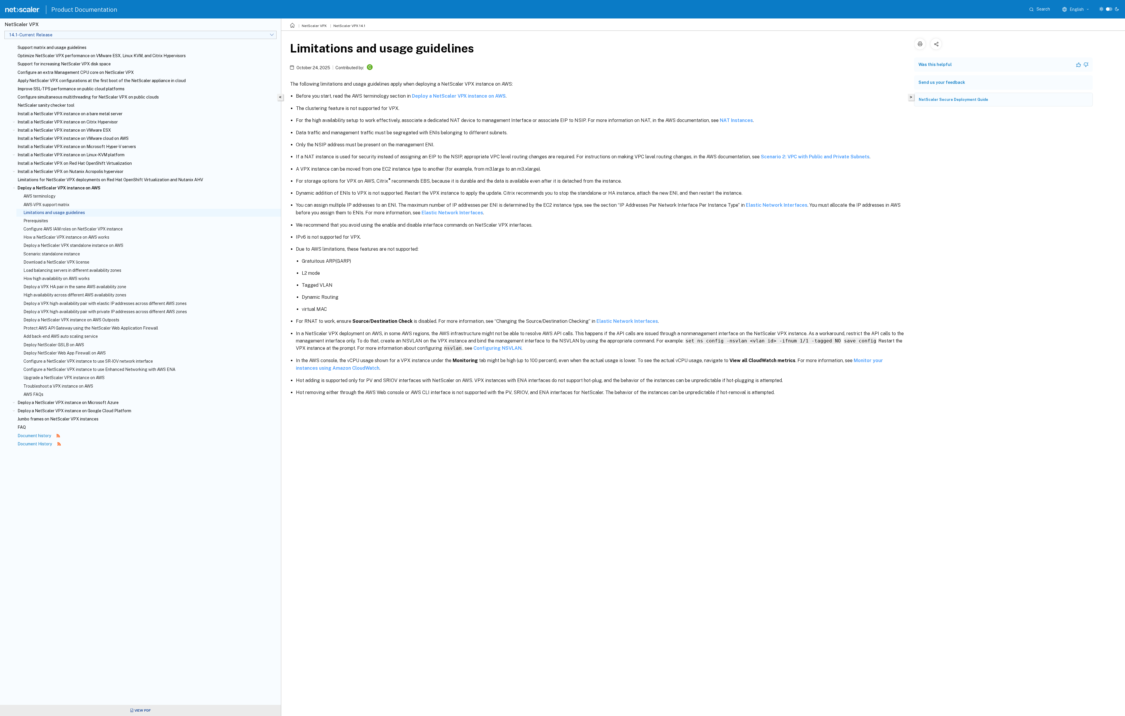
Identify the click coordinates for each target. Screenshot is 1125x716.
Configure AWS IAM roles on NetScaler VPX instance (73, 229)
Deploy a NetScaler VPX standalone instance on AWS (73, 245)
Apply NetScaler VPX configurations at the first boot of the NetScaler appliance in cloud (102, 80)
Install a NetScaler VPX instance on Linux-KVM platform (71, 154)
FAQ (22, 427)
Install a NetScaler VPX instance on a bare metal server (70, 113)
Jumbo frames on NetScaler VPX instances (58, 419)
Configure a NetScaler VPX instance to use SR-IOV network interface (88, 361)
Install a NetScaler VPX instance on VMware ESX (64, 130)
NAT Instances (736, 120)
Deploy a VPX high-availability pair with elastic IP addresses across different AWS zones (105, 303)
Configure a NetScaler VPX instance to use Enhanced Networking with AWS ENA (99, 369)
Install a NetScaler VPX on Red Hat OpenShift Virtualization (75, 163)
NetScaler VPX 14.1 (349, 26)
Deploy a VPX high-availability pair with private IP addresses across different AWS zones (105, 311)
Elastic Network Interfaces (776, 205)
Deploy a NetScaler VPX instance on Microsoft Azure (68, 402)
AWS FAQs (33, 394)
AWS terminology (39, 196)
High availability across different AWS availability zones (74, 295)
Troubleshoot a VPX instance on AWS (58, 386)
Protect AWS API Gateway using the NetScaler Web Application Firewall (90, 328)
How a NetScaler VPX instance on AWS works (66, 237)
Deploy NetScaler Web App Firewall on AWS (64, 353)
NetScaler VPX (314, 26)
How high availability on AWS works (56, 278)
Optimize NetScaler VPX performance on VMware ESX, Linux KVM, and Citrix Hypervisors (102, 55)
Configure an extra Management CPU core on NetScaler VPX (76, 72)
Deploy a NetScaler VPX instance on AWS (59, 188)
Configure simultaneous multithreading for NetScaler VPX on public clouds (88, 97)
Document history (35, 435)
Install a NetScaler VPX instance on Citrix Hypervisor (68, 122)
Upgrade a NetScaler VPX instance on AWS (64, 377)
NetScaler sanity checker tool (46, 105)
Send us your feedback (941, 82)
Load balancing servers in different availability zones (72, 270)
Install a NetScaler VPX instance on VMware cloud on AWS (73, 138)
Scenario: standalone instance (51, 254)
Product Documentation (84, 9)
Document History (35, 444)
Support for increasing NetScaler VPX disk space (64, 64)
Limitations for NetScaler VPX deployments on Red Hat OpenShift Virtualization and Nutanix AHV (110, 179)
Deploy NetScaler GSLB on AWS (53, 344)
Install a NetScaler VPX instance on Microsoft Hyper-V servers (77, 146)
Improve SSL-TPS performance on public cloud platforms (71, 88)
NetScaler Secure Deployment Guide (953, 99)
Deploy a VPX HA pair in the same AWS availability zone (74, 286)
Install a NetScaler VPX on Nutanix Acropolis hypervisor (70, 171)
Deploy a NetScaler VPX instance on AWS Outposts (71, 320)
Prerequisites (35, 220)
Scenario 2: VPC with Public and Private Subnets (815, 157)
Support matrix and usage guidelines (52, 47)
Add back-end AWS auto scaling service (60, 336)
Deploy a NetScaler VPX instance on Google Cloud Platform (74, 410)
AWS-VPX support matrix (46, 204)
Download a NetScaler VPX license (56, 262)
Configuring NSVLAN (497, 348)
